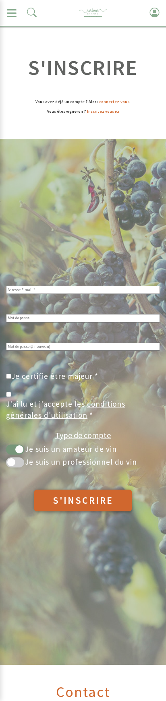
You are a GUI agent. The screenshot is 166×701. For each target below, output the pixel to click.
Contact (83, 692)
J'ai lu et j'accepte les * (65, 409)
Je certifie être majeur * (54, 376)
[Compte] (154, 13)
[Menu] (12, 13)
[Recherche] (32, 13)
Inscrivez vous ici (103, 111)
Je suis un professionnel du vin (81, 462)
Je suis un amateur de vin (71, 449)
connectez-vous (114, 101)
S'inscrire (83, 500)
